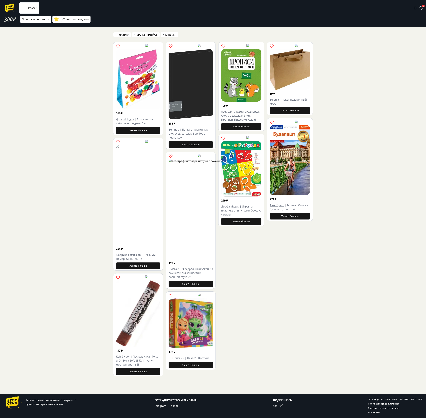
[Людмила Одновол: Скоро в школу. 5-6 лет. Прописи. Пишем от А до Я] (241, 75)
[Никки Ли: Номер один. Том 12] (157, 195)
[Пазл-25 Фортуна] (191, 323)
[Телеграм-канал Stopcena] (281, 406)
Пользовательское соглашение (383, 408)
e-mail (174, 406)
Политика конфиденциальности (384, 404)
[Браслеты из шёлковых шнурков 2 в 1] (138, 79)
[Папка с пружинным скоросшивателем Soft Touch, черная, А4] (191, 84)
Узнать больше (138, 130)
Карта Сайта (374, 412)
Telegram (160, 406)
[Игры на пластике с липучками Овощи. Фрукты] (241, 169)
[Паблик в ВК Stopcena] (275, 406)
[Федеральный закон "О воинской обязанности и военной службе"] (210, 209)
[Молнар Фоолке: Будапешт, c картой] (290, 160)
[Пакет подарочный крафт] (290, 69)
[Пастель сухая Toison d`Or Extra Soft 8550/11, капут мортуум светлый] (138, 313)
